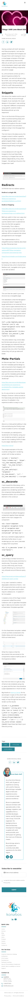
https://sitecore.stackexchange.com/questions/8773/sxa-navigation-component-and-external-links (14, 250)
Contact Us (4, 945)
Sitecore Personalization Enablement (10, 964)
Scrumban (8, 749)
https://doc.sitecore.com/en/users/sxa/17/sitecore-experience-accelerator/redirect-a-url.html (14, 199)
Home (3, 929)
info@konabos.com (8, 985)
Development (4, 960)
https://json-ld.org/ (7, 445)
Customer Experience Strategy (9, 954)
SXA (5, 745)
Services (3, 931)
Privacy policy (7, 995)
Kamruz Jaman (16, 692)
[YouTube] (15, 919)
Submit (14, 890)
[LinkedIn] (12, 919)
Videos (3, 935)
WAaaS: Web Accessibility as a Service (10, 966)
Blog (2, 933)
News (2, 937)
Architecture (4, 956)
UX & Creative (4, 958)
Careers (3, 941)
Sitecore (16, 745)
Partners (3, 943)
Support (3, 968)
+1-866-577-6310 (7, 983)
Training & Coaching (6, 962)
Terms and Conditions (18, 995)
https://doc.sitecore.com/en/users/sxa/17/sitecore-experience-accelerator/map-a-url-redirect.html (14, 211)
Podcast (3, 939)
